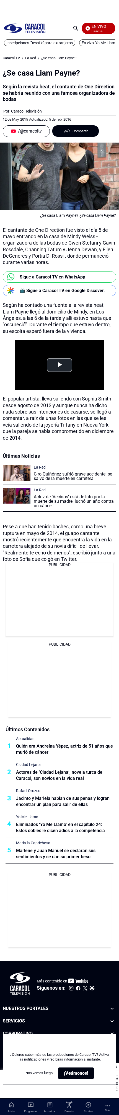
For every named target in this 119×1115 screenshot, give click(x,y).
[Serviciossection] (112, 1021)
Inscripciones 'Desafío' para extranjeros (39, 43)
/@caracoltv (30, 131)
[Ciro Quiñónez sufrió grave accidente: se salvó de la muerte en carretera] (16, 473)
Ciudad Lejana (28, 764)
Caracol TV (11, 58)
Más (107, 1110)
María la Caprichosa (33, 843)
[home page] (24, 28)
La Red (30, 58)
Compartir (80, 131)
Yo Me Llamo (27, 817)
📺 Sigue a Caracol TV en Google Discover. (62, 290)
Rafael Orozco (28, 790)
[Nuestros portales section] (112, 1009)
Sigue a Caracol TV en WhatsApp (52, 277)
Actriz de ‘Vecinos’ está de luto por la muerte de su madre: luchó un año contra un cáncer (74, 501)
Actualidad (25, 738)
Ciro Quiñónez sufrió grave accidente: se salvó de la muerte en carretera (73, 476)
